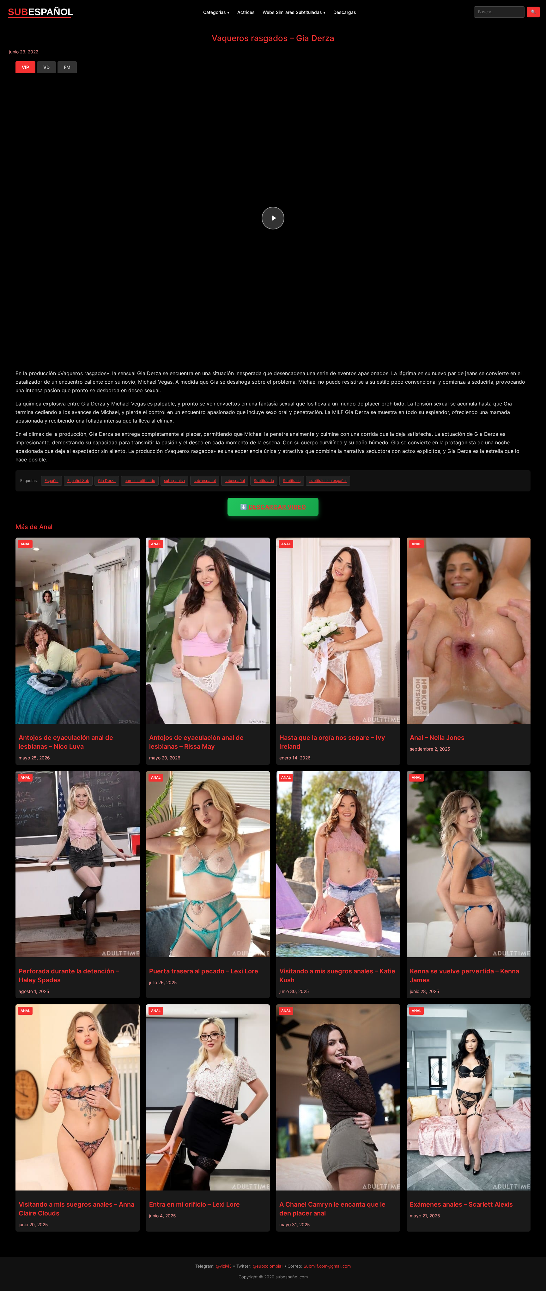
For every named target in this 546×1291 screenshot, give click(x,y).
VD (46, 67)
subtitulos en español (328, 480)
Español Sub (78, 480)
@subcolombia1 (268, 1266)
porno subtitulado (139, 480)
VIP (25, 67)
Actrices (246, 12)
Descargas (344, 12)
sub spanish (174, 480)
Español (51, 480)
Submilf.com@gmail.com (327, 1266)
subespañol (235, 480)
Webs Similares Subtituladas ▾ (294, 12)
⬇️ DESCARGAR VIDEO (273, 506)
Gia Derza (107, 480)
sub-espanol (205, 480)
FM (67, 67)
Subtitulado (264, 480)
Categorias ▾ (216, 12)
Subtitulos (291, 480)
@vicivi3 (224, 1266)
